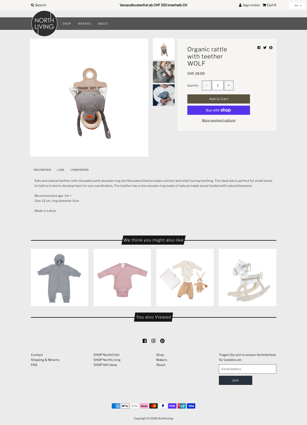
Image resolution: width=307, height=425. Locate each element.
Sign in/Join (251, 5)
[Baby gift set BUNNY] (185, 277)
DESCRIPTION (42, 169)
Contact (37, 355)
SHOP (67, 23)
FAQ (34, 365)
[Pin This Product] (271, 48)
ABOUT (103, 23)
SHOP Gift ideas (105, 365)
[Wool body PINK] (122, 277)
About (160, 365)
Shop (160, 355)
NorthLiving (165, 418)
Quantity (192, 85)
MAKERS (84, 23)
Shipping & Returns (45, 360)
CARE (60, 169)
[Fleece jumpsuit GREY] (59, 277)
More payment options (219, 120)
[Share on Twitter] (265, 48)
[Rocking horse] (247, 277)
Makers (161, 360)
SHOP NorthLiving (107, 360)
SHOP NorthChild (106, 355)
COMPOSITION (79, 169)
